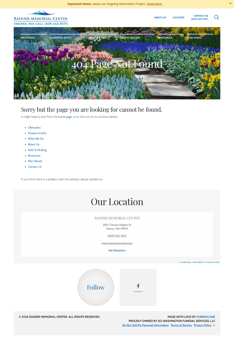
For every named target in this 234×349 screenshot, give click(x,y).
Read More (154, 4)
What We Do (36, 138)
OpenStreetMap (213, 262)
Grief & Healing (37, 150)
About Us (160, 17)
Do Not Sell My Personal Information (145, 325)
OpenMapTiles (199, 262)
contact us (95, 179)
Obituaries (34, 127)
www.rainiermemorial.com (117, 243)
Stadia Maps (186, 262)
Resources (34, 155)
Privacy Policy (202, 325)
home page (65, 116)
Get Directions (117, 250)
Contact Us (201, 16)
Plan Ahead (35, 161)
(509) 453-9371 (199, 19)
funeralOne (205, 317)
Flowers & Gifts (37, 133)
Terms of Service (181, 325)
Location (178, 17)
